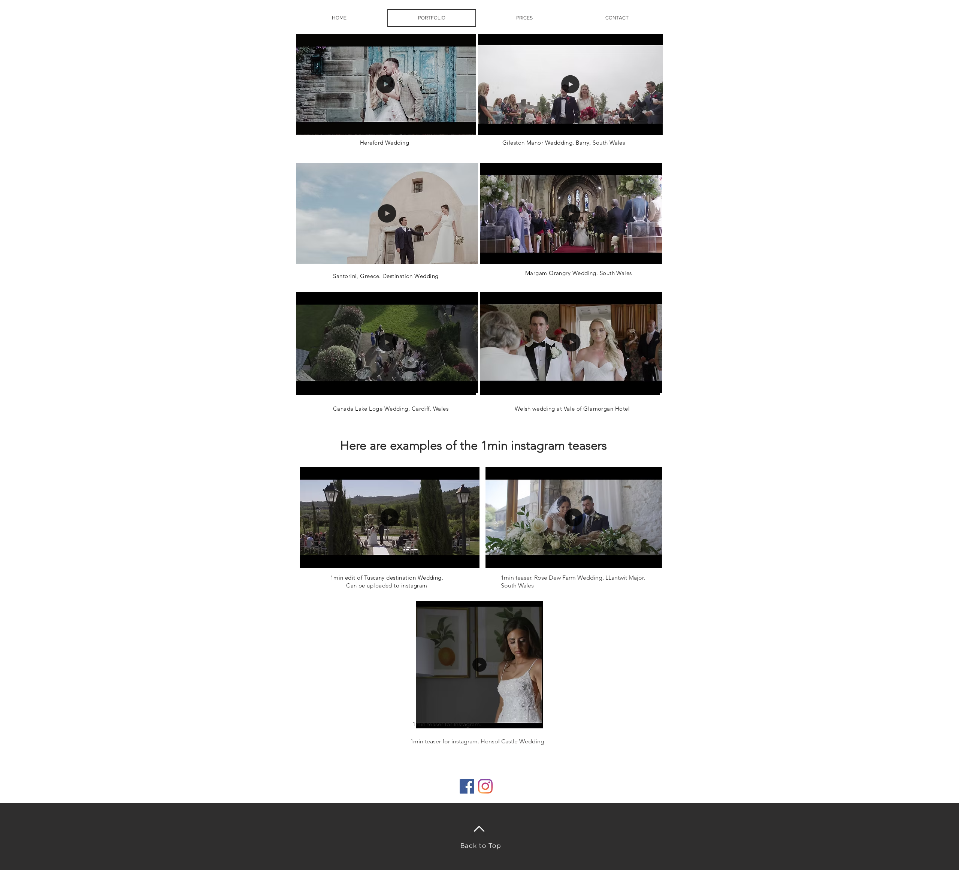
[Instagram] (485, 786)
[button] (466, 126)
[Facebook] (467, 786)
